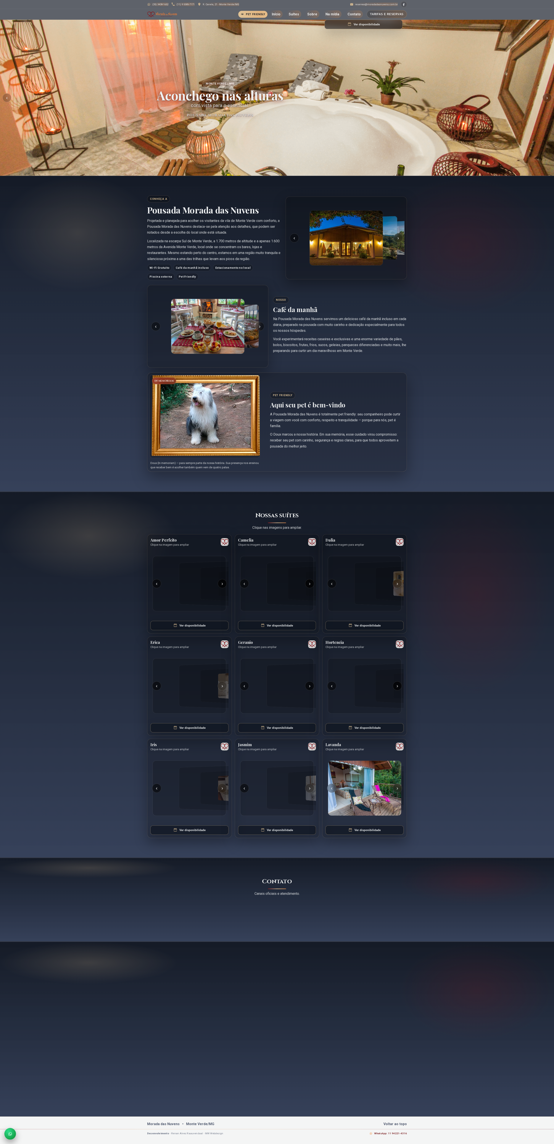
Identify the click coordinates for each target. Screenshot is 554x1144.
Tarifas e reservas (387, 14)
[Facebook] (404, 4)
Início (276, 14)
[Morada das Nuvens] (162, 14)
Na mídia (332, 14)
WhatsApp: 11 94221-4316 (390, 1133)
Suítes (294, 14)
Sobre (312, 14)
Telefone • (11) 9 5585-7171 (216, 914)
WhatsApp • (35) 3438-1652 (174, 914)
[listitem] (346, 237)
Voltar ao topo (395, 1124)
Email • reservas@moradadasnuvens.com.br (271, 914)
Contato (354, 14)
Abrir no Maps (389, 922)
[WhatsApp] (10, 1134)
